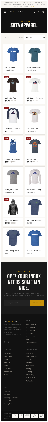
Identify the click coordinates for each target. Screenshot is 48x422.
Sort (21, 37)
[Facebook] (8, 342)
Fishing (28, 369)
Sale (27, 339)
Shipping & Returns (11, 398)
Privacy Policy (9, 404)
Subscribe (37, 303)
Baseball (29, 362)
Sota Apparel (31, 324)
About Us (7, 392)
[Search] (34, 12)
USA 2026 (29, 353)
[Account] (38, 12)
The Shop (16, 12)
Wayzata (7, 362)
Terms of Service (10, 401)
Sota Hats (29, 333)
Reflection (30, 381)
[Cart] (43, 12)
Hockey (28, 359)
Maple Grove (8, 356)
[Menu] (5, 11)
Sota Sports (30, 327)
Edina (6, 359)
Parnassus (7, 353)
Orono (6, 375)
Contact (7, 395)
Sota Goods (30, 336)
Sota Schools (30, 330)
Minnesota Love (31, 356)
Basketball (30, 366)
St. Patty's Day (31, 378)
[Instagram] (5, 342)
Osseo (6, 366)
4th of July (30, 375)
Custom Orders (31, 343)
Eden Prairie (8, 369)
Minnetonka (8, 372)
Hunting (29, 372)
